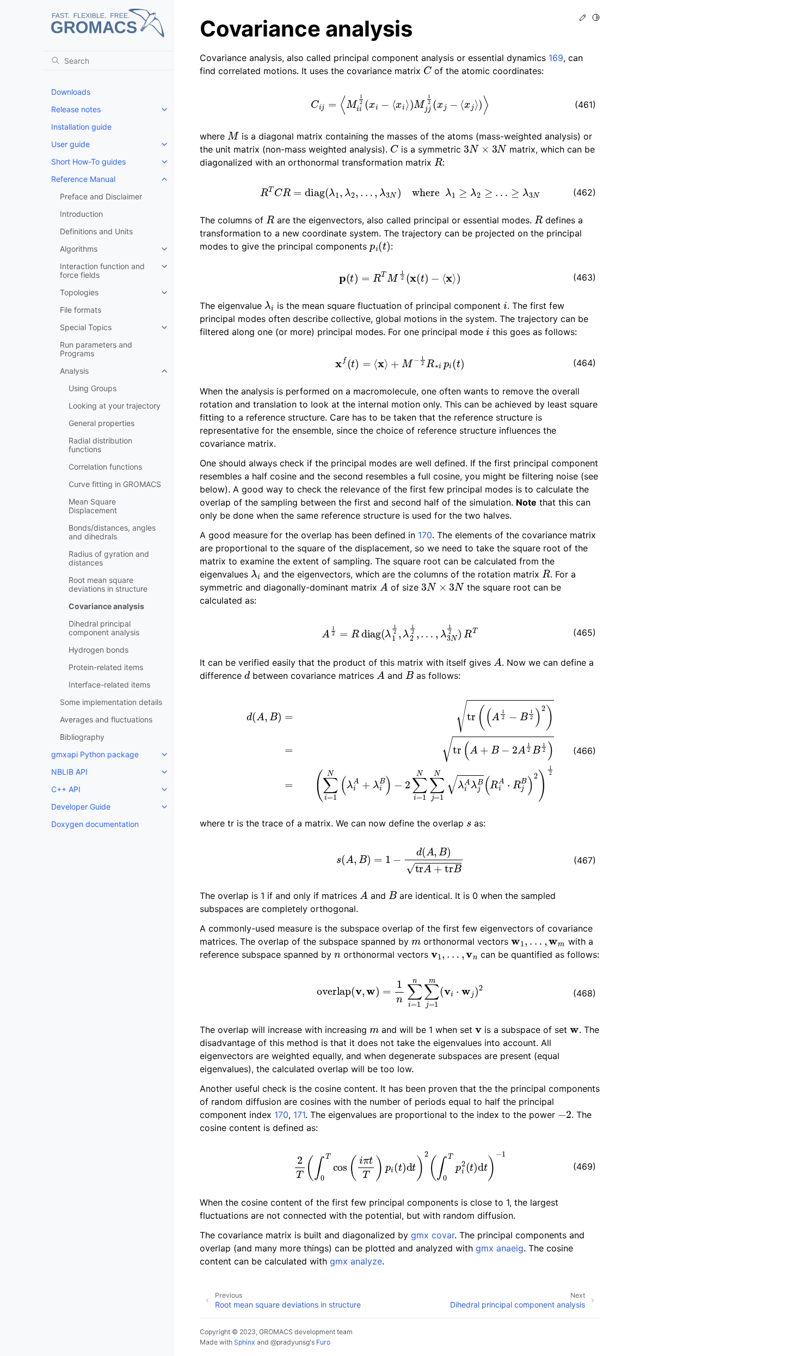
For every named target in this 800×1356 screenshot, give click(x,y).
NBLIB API (69, 771)
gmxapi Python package (95, 754)
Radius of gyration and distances (109, 558)
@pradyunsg (290, 1342)
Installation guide (81, 126)
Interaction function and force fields (102, 270)
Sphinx (244, 1342)
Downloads (70, 91)
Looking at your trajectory (115, 405)
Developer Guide (80, 806)
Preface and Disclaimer (101, 196)
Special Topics (86, 327)
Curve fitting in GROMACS (115, 484)
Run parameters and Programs (96, 349)
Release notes (76, 109)
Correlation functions (105, 466)
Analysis (74, 370)
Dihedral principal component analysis (104, 628)
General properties (101, 423)
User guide (70, 144)
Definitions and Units (96, 231)
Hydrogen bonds (98, 649)
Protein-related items (106, 667)
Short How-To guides (88, 161)
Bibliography (82, 736)
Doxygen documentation (95, 824)
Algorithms (78, 248)
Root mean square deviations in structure (108, 584)
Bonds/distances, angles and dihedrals (112, 532)
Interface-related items (109, 684)
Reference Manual (83, 179)
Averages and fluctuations (106, 719)
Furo (323, 1342)
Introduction (81, 213)
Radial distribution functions (100, 445)
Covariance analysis (106, 606)
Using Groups (92, 388)
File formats (80, 309)
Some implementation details (111, 702)
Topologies (79, 292)
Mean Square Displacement (93, 506)
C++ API (66, 789)
